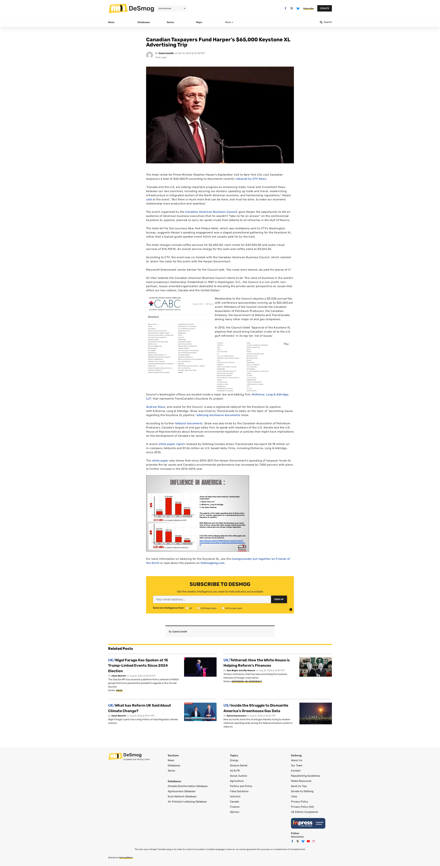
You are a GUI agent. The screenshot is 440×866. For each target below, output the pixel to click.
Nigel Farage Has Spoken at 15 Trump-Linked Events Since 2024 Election (138, 665)
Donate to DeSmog (302, 791)
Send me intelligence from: (168, 608)
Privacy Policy (299, 801)
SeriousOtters (126, 857)
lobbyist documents (189, 423)
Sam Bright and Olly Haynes (241, 670)
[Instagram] (313, 841)
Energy (234, 760)
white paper (160, 460)
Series (171, 770)
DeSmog (141, 8)
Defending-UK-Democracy (247, 681)
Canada (234, 801)
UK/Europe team (233, 608)
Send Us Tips (299, 786)
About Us (296, 760)
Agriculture (237, 781)
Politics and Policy (241, 786)
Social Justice (238, 775)
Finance (234, 806)
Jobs (294, 796)
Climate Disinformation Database (187, 786)
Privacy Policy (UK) (302, 806)
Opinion (234, 811)
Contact (296, 770)
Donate (324, 8)
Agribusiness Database (181, 791)
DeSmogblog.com (212, 563)
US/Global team (208, 608)
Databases (174, 765)
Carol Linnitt (166, 53)
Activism (235, 796)
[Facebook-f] (285, 8)
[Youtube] (308, 841)
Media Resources (301, 781)
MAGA (119, 690)
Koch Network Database (182, 796)
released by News (251, 178)
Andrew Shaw (155, 406)
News (171, 760)
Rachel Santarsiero (236, 716)
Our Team (296, 765)
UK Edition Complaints (304, 811)
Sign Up (279, 599)
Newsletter (297, 836)
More (228, 22)
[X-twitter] (291, 8)
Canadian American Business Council (210, 211)
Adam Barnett (118, 676)
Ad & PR (235, 770)
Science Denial (238, 765)
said (149, 199)
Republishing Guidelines (305, 775)
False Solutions (239, 791)
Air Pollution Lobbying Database (187, 801)
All (190, 608)
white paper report (172, 444)
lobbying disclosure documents (218, 415)
